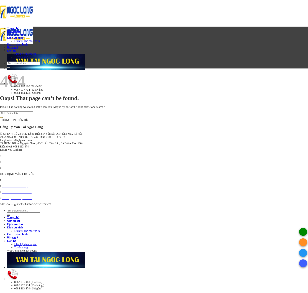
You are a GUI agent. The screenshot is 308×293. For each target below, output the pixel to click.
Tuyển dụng (21, 56)
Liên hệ (11, 50)
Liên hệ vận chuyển (25, 53)
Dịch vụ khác (15, 37)
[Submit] (8, 67)
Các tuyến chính (17, 44)
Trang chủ (13, 28)
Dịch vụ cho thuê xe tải (27, 40)
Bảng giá (12, 47)
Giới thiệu (13, 31)
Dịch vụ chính (15, 34)
